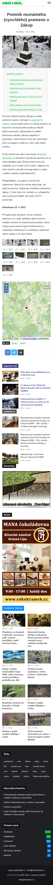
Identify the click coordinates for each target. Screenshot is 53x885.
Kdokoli (7, 855)
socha (6, 776)
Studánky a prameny (15, 74)
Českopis (8, 832)
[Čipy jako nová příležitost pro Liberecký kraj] (10, 376)
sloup (43, 771)
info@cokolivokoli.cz (36, 870)
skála (35, 771)
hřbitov (28, 761)
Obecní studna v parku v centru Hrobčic (25, 105)
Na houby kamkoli (12, 850)
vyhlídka (16, 776)
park (5, 771)
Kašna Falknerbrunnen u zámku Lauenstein (24, 802)
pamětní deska (39, 766)
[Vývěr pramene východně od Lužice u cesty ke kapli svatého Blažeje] (39, 719)
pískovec (25, 771)
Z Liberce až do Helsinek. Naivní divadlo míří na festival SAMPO (35, 388)
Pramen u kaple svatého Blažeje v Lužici (26, 110)
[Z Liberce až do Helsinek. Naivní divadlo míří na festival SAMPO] (10, 389)
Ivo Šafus (20, 32)
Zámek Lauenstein (12, 807)
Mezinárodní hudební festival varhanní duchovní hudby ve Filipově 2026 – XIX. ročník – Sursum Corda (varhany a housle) (35, 440)
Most (27, 766)
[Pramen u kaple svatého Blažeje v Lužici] (39, 690)
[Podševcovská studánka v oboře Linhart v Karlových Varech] (39, 656)
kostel (45, 761)
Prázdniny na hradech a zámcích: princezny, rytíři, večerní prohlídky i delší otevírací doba (13, 637)
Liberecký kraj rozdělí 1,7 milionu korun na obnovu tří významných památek (35, 402)
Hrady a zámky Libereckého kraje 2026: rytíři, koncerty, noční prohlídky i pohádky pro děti (12, 674)
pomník (14, 771)
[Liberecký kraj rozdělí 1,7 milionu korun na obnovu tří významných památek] (10, 403)
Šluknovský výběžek (41, 776)
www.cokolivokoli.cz (16, 870)
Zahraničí (8, 841)
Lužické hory (16, 766)
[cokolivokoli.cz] (12, 2)
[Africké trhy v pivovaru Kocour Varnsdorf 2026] (10, 458)
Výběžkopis (9, 836)
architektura (8, 761)
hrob (19, 761)
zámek (26, 776)
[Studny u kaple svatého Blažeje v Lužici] (13, 719)
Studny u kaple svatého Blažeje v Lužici (11, 734)
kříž (5, 766)
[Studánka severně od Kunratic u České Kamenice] (13, 690)
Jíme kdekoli (10, 846)
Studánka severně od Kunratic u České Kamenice (13, 706)
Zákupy (14, 343)
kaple (37, 761)
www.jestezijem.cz (26, 880)
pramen (22, 343)
